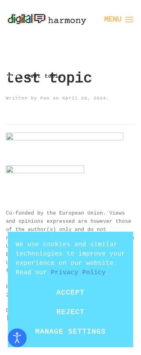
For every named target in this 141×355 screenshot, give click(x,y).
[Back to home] (47, 19)
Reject (70, 312)
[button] (118, 19)
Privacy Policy (78, 272)
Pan (45, 98)
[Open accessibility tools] (17, 337)
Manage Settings (70, 331)
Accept (70, 292)
